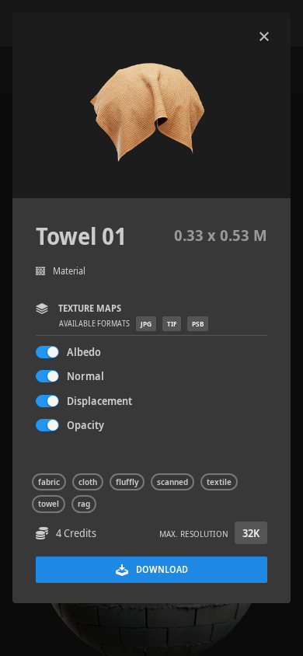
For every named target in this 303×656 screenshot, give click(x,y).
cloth (87, 481)
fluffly (127, 481)
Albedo (84, 351)
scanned (172, 481)
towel (48, 503)
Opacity (85, 424)
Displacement (99, 400)
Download (162, 569)
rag (84, 503)
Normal (85, 375)
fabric (49, 481)
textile (219, 481)
